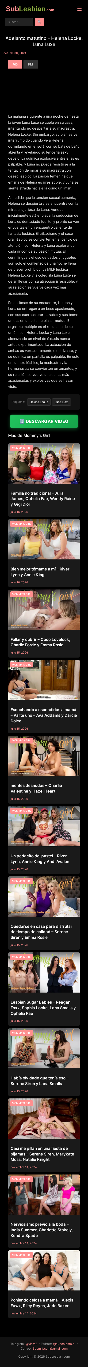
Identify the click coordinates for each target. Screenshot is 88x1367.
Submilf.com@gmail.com (50, 1348)
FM (30, 64)
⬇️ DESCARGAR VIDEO (44, 421)
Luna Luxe (61, 402)
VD (15, 64)
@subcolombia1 (64, 1344)
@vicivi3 (31, 1344)
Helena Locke (39, 402)
